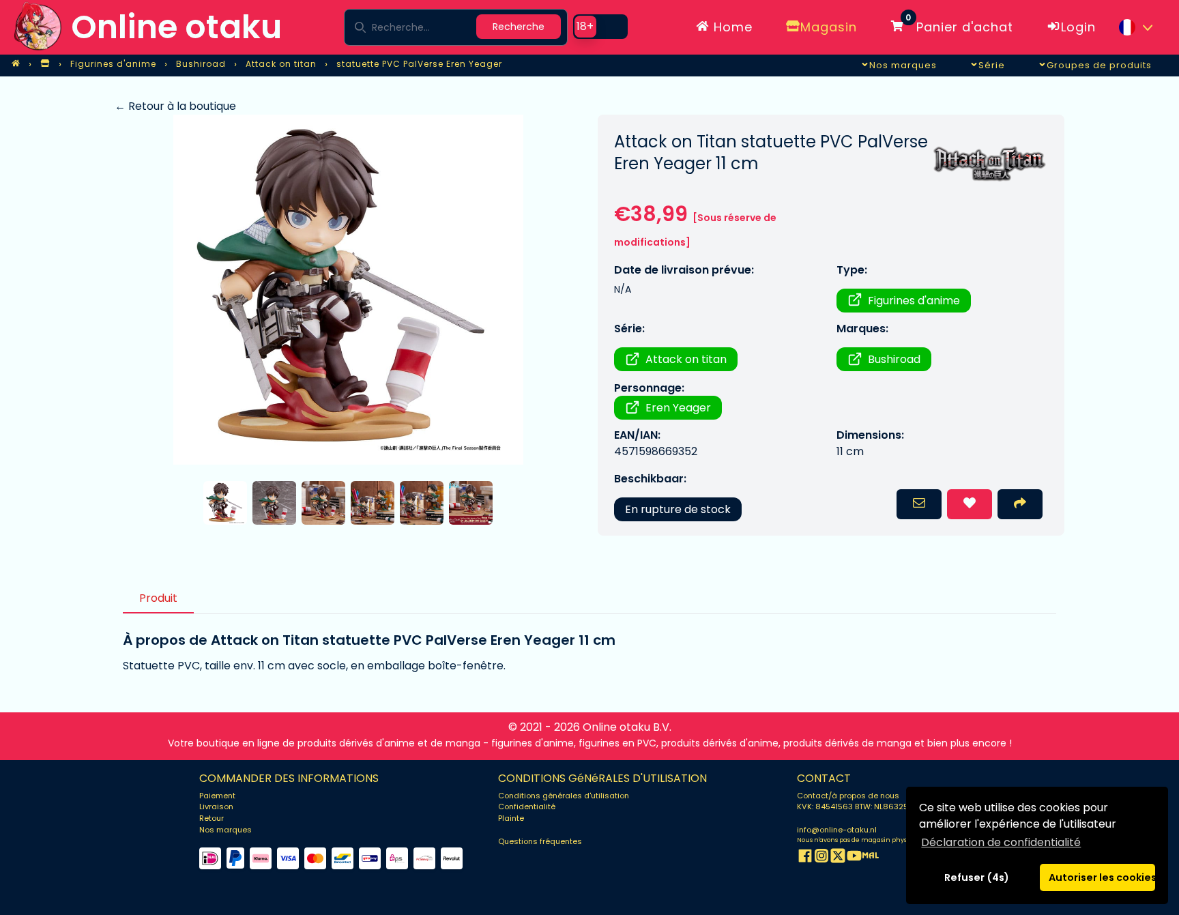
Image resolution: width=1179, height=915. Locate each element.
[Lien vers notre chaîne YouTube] (854, 858)
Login (1078, 26)
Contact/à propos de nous (848, 795)
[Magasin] (45, 64)
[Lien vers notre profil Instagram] (821, 858)
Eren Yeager (678, 408)
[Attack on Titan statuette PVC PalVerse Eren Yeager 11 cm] (348, 290)
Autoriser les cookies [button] (1102, 877)
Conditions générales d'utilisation (563, 795)
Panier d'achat (959, 24)
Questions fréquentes (540, 841)
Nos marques (225, 829)
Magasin (828, 26)
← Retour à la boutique (175, 106)
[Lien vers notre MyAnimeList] (870, 858)
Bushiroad (894, 359)
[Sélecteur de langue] (1135, 27)
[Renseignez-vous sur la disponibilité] (919, 504)
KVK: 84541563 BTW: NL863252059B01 (869, 806)
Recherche (518, 26)
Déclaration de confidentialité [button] (1001, 842)
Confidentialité (526, 806)
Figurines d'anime (914, 300)
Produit (158, 598)
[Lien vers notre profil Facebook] (805, 858)
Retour (211, 818)
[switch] (600, 26)
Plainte (511, 818)
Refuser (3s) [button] (977, 877)
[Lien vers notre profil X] (838, 858)
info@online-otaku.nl (837, 829)
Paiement (217, 795)
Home (731, 26)
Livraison (216, 806)
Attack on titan (686, 359)
